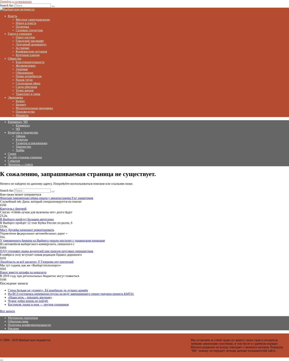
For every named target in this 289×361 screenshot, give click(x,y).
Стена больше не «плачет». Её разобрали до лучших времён (48, 290)
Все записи (7, 311)
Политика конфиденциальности (29, 325)
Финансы (22, 115)
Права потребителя (28, 76)
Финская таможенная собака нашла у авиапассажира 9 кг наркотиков (46, 198)
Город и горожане (20, 33)
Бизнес (20, 101)
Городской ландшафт (30, 40)
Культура (22, 139)
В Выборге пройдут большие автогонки (27, 219)
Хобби (20, 150)
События (14, 160)
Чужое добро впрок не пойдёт (28, 301)
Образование (24, 72)
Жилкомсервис (26, 65)
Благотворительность (30, 62)
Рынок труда (24, 79)
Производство (25, 111)
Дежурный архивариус (31, 44)
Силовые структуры (29, 30)
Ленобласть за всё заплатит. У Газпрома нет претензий (37, 261)
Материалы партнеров (23, 317)
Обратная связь (18, 321)
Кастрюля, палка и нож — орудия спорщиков (38, 304)
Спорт (12, 153)
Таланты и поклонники (31, 143)
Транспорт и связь (28, 94)
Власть (12, 16)
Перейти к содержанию (16, 1)
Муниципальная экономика (34, 108)
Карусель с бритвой (13, 208)
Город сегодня (25, 37)
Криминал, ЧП (18, 122)
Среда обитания (26, 87)
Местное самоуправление (33, 19)
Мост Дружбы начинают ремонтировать (27, 230)
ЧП (18, 129)
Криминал (23, 125)
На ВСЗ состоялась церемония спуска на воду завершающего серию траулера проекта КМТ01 (71, 293)
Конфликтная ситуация (31, 51)
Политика (22, 26)
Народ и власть (26, 23)
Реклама (13, 328)
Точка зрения (24, 90)
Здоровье (22, 69)
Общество (14, 58)
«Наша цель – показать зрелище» (30, 297)
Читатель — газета (20, 164)
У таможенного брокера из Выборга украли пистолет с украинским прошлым (52, 240)
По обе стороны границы (25, 157)
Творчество (23, 146)
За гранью (22, 48)
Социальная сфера (28, 83)
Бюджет (21, 104)
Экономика (15, 97)
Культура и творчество (23, 132)
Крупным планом (28, 55)
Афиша (20, 136)
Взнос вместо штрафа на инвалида (23, 272)
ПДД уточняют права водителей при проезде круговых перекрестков (46, 251)
